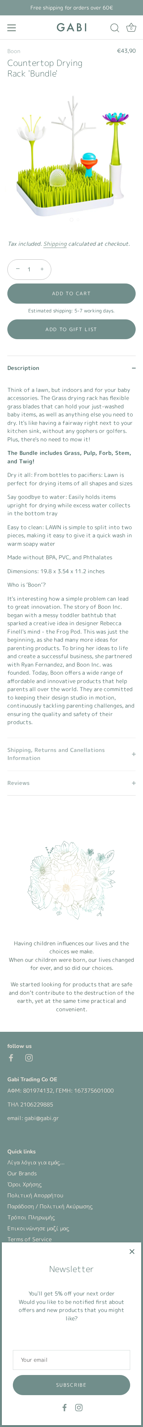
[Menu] (12, 28)
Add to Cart (71, 293)
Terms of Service (29, 1239)
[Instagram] (78, 1407)
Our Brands (22, 1173)
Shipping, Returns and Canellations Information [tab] (56, 754)
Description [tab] (23, 368)
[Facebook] (64, 1407)
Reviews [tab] (18, 783)
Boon (14, 51)
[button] (71, 329)
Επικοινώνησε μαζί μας (38, 1228)
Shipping (55, 244)
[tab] (71, 559)
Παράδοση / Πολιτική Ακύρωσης (50, 1206)
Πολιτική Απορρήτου (35, 1195)
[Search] (115, 29)
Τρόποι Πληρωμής (31, 1217)
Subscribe (71, 1385)
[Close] (132, 1251)
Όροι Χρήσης (24, 1184)
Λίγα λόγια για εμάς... (36, 1162)
